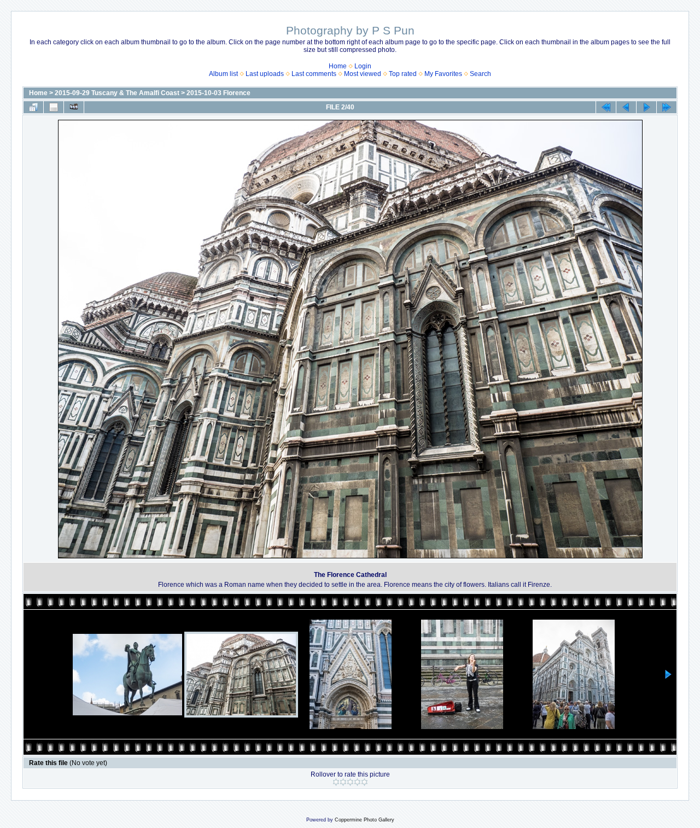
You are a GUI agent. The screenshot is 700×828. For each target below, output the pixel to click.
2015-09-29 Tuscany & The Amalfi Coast (117, 93)
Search (480, 74)
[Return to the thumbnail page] (33, 107)
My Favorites (443, 74)
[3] (350, 782)
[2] (343, 782)
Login (362, 66)
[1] (336, 782)
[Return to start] (606, 107)
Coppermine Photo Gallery (364, 820)
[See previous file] (626, 107)
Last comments (313, 74)
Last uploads (265, 74)
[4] (357, 782)
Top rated (403, 74)
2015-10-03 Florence (218, 93)
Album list (223, 74)
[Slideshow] (74, 107)
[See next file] (646, 107)
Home (338, 66)
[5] (364, 782)
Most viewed (362, 74)
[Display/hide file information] (53, 107)
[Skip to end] (666, 107)
